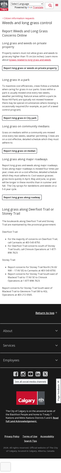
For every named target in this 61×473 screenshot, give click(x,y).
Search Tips (30, 441)
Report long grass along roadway (22, 197)
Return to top (44, 313)
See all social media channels (30, 381)
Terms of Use (30, 436)
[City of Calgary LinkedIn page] (38, 374)
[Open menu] (56, 5)
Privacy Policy (12, 436)
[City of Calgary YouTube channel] (30, 374)
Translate (38, 7)
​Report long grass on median (19, 150)
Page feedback (58, 392)
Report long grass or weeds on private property (30, 68)
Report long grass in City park (20, 118)
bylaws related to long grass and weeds (30, 59)
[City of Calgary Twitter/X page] (45, 374)
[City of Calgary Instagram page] (23, 374)
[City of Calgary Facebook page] (16, 374)
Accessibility (47, 436)
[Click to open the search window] (49, 5)
